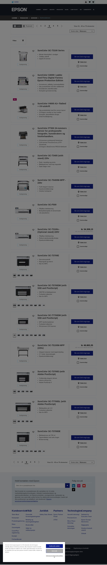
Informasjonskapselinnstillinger (54, 556)
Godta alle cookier (54, 546)
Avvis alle (54, 551)
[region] (34, 552)
